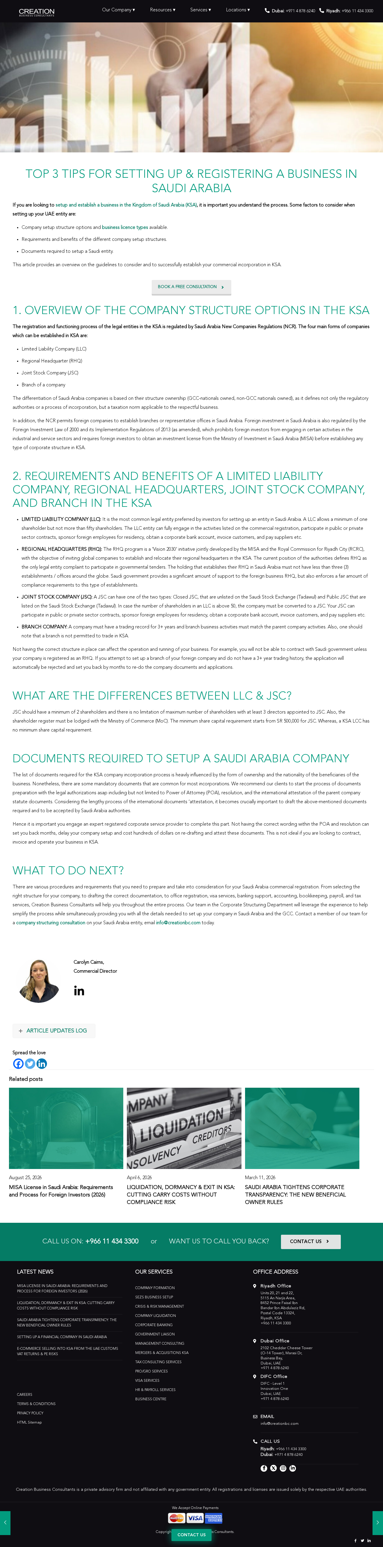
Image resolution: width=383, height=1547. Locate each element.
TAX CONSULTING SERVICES (158, 1362)
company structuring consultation (50, 923)
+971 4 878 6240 (300, 11)
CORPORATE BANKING (154, 1325)
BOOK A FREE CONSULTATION (187, 287)
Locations (236, 10)
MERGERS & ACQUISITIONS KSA (162, 1353)
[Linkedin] (42, 1063)
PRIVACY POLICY (30, 1413)
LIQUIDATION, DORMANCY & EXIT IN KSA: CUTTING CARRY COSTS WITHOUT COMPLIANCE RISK (181, 1195)
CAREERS (24, 1395)
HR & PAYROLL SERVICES (155, 1390)
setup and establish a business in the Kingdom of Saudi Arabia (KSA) (126, 205)
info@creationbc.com (178, 923)
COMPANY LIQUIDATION (155, 1316)
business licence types (125, 227)
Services (198, 10)
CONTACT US (306, 1242)
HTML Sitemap (29, 1422)
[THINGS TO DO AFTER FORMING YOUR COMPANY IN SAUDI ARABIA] (5, 1523)
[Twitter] (30, 1063)
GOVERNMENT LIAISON (155, 1334)
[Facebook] (18, 1063)
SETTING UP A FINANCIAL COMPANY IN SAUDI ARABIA (62, 1337)
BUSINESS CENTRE (150, 1399)
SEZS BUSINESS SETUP (154, 1297)
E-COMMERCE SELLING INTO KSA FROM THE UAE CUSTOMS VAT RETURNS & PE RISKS (67, 1351)
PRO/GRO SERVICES (151, 1371)
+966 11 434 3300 (112, 1241)
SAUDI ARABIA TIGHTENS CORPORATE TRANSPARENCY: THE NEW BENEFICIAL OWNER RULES (295, 1195)
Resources (161, 10)
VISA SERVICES (147, 1381)
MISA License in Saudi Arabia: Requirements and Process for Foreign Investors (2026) (62, 1288)
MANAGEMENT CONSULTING (159, 1344)
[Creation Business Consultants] (36, 12)
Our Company (116, 10)
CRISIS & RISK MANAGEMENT (159, 1307)
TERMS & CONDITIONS (36, 1404)
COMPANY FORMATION (155, 1288)
